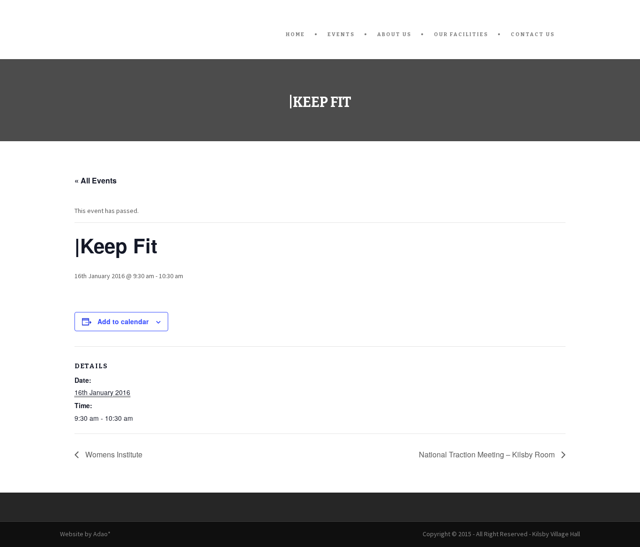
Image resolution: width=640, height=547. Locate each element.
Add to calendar (123, 321)
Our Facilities (461, 34)
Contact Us (533, 34)
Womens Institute (112, 454)
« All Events (95, 180)
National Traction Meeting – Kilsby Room (488, 454)
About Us (394, 34)
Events (341, 34)
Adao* (102, 534)
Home (295, 34)
